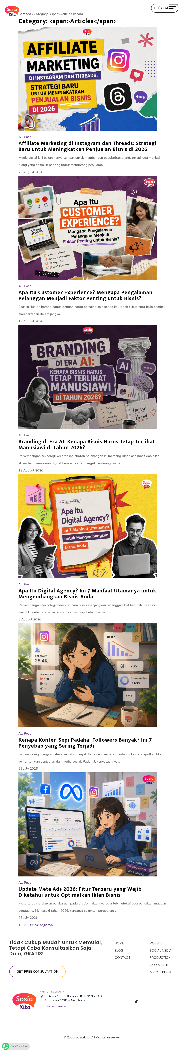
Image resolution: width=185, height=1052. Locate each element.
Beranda (24, 14)
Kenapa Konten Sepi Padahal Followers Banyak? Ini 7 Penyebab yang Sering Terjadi (85, 742)
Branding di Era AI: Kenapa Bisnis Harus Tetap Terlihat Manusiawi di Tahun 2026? (86, 444)
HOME (119, 943)
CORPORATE (159, 965)
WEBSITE (156, 943)
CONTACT (122, 957)
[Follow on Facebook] (118, 1001)
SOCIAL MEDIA (160, 950)
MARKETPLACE (161, 972)
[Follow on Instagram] (127, 1001)
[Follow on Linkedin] (145, 1001)
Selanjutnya (44, 925)
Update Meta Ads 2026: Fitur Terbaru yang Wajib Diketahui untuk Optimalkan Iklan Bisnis (80, 892)
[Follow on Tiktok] (136, 1001)
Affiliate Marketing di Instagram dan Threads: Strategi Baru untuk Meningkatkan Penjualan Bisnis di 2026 (87, 146)
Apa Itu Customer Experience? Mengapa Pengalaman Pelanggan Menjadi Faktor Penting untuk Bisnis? (85, 295)
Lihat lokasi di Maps (55, 1006)
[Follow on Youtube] (155, 1001)
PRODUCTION (160, 957)
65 (32, 925)
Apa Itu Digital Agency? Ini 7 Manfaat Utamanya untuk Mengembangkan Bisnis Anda (87, 593)
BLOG (119, 950)
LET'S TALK (162, 8)
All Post (24, 137)
